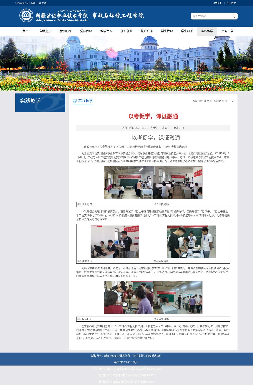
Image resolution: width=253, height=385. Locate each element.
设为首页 (217, 3)
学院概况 (46, 31)
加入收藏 (231, 3)
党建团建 (86, 31)
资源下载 (227, 31)
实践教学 (207, 31)
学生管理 (167, 31)
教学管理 (106, 31)
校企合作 (147, 31)
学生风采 (187, 31)
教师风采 (66, 31)
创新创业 (126, 31)
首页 (26, 31)
